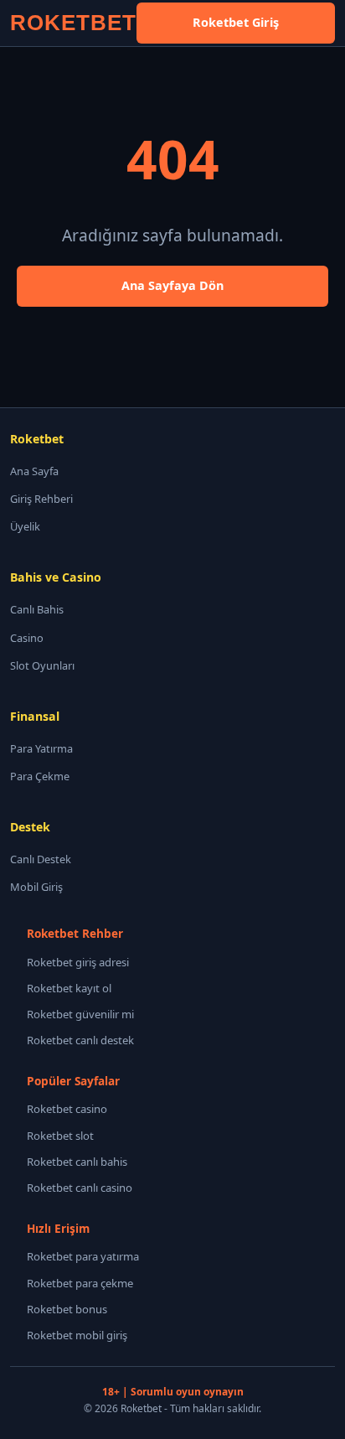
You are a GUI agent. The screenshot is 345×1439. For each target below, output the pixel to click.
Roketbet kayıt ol (69, 988)
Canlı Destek (40, 859)
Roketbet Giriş (236, 22)
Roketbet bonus (67, 1309)
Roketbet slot (60, 1135)
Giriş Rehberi (41, 498)
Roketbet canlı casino (79, 1187)
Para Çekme (40, 776)
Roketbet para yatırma (83, 1256)
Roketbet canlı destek (80, 1040)
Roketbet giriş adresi (78, 962)
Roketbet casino (67, 1108)
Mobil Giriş (36, 886)
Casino (27, 637)
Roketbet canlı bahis (77, 1161)
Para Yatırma (41, 748)
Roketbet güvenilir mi (80, 1014)
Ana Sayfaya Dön (172, 285)
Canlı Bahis (37, 609)
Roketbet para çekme (80, 1283)
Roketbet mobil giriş (77, 1335)
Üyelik (25, 526)
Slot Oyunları (42, 665)
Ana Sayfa (34, 471)
